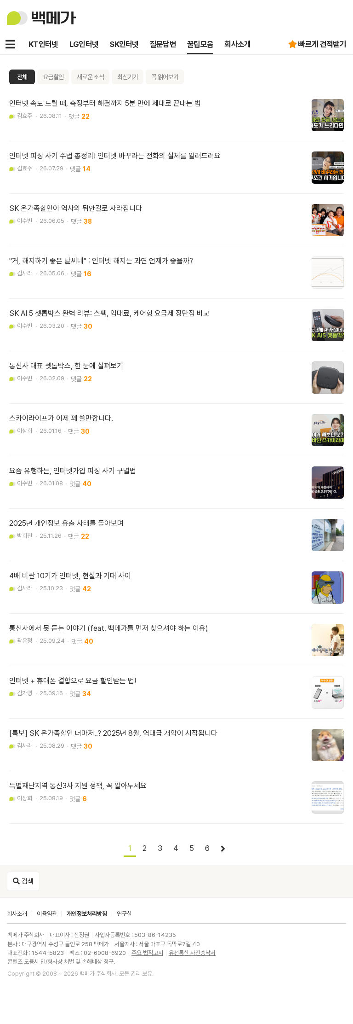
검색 (27, 881)
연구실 (124, 914)
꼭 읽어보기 (164, 77)
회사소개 (237, 44)
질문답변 (163, 44)
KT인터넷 (43, 44)
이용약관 (47, 914)
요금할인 (53, 77)
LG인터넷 (84, 44)
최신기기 (127, 77)
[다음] (223, 849)
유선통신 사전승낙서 (192, 952)
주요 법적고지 (147, 952)
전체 (22, 77)
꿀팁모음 (200, 44)
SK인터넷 (124, 44)
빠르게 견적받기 (322, 44)
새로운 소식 (90, 77)
